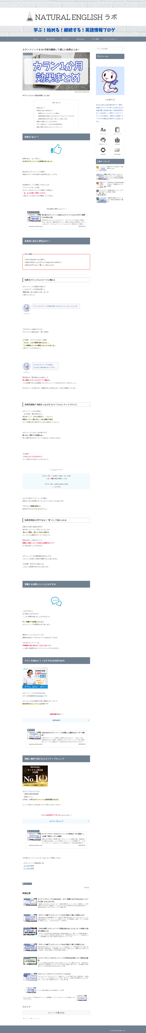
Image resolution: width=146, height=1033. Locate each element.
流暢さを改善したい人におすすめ (46, 121)
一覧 (42, 863)
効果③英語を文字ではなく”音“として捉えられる (52, 119)
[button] (122, 49)
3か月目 (26, 866)
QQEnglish (40, 696)
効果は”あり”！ (40, 108)
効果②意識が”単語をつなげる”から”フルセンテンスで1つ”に (56, 116)
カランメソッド (27, 883)
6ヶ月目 (26, 868)
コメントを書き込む (56, 1013)
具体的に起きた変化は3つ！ (44, 110)
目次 (53, 102)
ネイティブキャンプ (29, 791)
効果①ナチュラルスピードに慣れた (49, 113)
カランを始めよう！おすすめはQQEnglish (49, 124)
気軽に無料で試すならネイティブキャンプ (49, 127)
